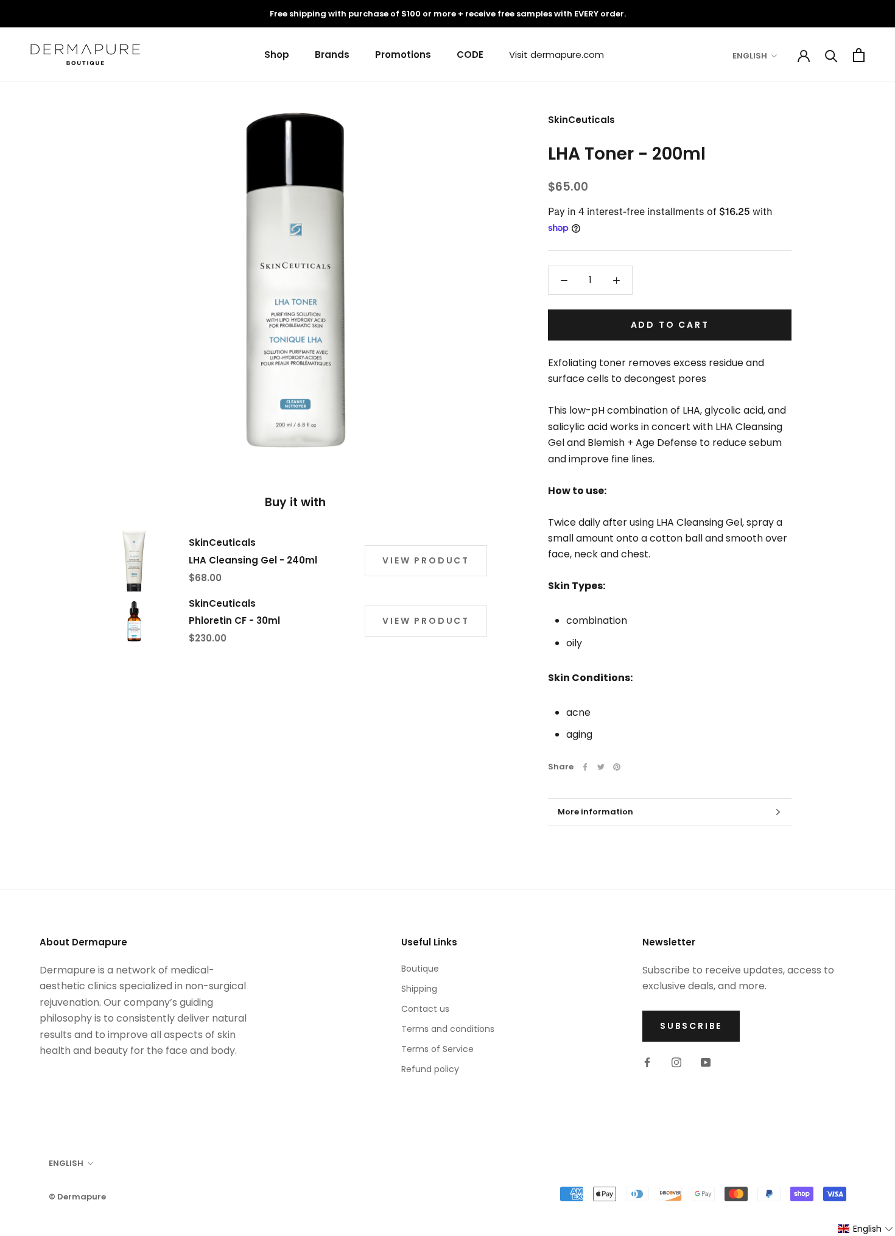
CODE (470, 54)
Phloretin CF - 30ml (234, 620)
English (749, 56)
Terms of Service (437, 1049)
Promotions (403, 54)
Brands (332, 54)
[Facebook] (585, 767)
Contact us (425, 1009)
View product (425, 560)
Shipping (419, 989)
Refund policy (430, 1069)
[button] (866, 1229)
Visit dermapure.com (556, 54)
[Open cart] (859, 55)
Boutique (420, 968)
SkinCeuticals (581, 119)
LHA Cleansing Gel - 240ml (253, 560)
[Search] (831, 55)
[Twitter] (601, 767)
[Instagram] (676, 1062)
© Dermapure (77, 1196)
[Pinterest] (616, 767)
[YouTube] (706, 1062)
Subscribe (691, 1026)
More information (595, 812)
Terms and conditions (447, 1029)
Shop (276, 54)
